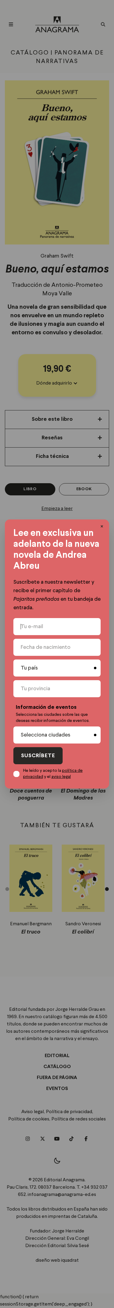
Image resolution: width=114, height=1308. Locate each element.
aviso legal (61, 777)
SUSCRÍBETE (38, 755)
